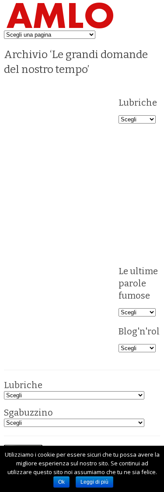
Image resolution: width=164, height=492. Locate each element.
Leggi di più (94, 482)
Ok (61, 482)
